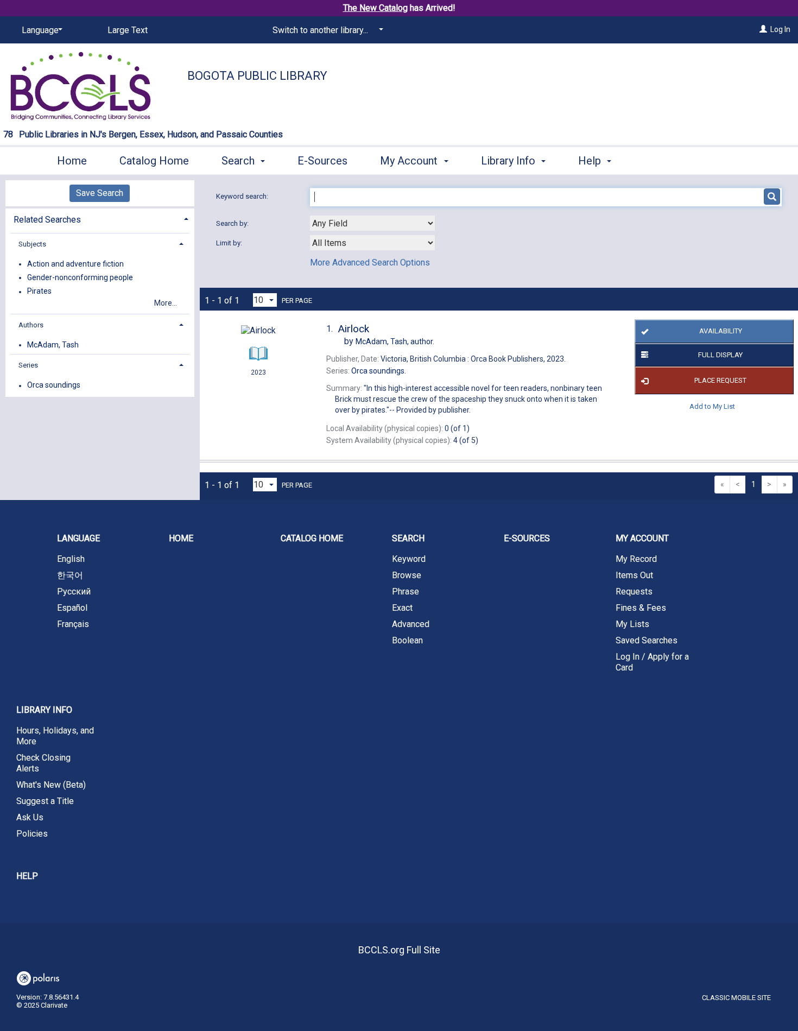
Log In (780, 29)
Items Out (634, 575)
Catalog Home (154, 160)
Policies (32, 833)
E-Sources (322, 160)
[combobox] (372, 223)
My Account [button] (410, 160)
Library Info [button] (509, 160)
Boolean (407, 640)
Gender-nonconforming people (80, 277)
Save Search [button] (99, 193)
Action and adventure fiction (75, 264)
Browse (406, 575)
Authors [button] (30, 325)
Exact (402, 608)
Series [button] (28, 365)
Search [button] (239, 160)
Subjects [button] (32, 244)
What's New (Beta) (51, 785)
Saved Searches (646, 640)
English (71, 559)
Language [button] (78, 538)
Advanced (410, 624)
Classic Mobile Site (736, 998)
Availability (720, 331)
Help (27, 876)
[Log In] (763, 29)
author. (395, 341)
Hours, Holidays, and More (55, 736)
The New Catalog (375, 8)
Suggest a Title (45, 801)
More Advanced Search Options (370, 262)
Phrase (405, 591)
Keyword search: (243, 196)
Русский (74, 591)
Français (73, 624)
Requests (634, 591)
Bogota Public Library (257, 76)
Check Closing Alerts (43, 763)
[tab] (99, 218)
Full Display (720, 355)
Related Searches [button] (47, 219)
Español (72, 608)
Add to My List (712, 406)
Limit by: (230, 243)
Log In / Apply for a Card (652, 662)
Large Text (127, 30)
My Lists (632, 624)
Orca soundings (53, 385)
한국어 (70, 575)
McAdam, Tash (53, 344)
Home (72, 160)
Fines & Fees (641, 608)
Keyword (409, 559)
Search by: (233, 223)
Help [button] (591, 160)
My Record (636, 559)
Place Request (720, 380)
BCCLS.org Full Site (399, 950)
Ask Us (29, 817)
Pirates (39, 291)
